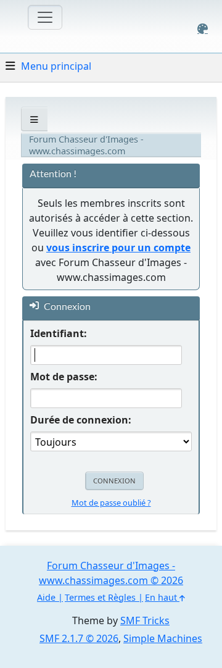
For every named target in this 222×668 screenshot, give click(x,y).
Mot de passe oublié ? (111, 502)
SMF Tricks (145, 620)
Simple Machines (162, 638)
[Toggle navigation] (45, 17)
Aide (46, 597)
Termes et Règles (100, 597)
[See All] (34, 119)
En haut (162, 597)
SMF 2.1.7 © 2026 (78, 638)
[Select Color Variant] (202, 29)
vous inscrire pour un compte (118, 247)
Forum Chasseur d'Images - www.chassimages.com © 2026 (111, 573)
